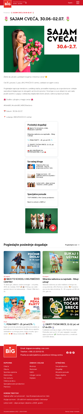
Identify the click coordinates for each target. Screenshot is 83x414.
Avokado (76, 411)
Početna (6, 13)
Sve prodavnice (61, 366)
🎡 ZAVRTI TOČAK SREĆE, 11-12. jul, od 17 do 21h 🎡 (40, 145)
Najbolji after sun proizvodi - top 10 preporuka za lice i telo (44, 166)
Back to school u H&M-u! (36, 202)
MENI (77, 3)
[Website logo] (7, 4)
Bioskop (33, 366)
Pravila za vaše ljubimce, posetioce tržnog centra (41, 355)
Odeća (6, 366)
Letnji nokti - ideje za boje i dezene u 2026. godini (45, 184)
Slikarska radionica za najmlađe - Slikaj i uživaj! (41, 135)
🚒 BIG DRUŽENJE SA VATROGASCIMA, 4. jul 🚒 (36, 151)
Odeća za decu (9, 381)
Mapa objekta (61, 375)
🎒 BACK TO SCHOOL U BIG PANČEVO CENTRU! (37, 129)
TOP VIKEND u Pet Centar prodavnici (40, 198)
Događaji (59, 369)
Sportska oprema (10, 372)
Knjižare (33, 378)
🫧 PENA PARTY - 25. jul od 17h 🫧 (40, 140)
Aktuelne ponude (62, 372)
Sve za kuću (8, 378)
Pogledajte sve (71, 245)
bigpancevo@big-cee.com (37, 348)
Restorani (33, 369)
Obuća (6, 369)
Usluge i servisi (35, 375)
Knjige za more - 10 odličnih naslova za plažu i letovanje (45, 175)
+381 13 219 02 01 (36, 351)
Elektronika (8, 375)
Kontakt (59, 378)
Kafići (32, 372)
